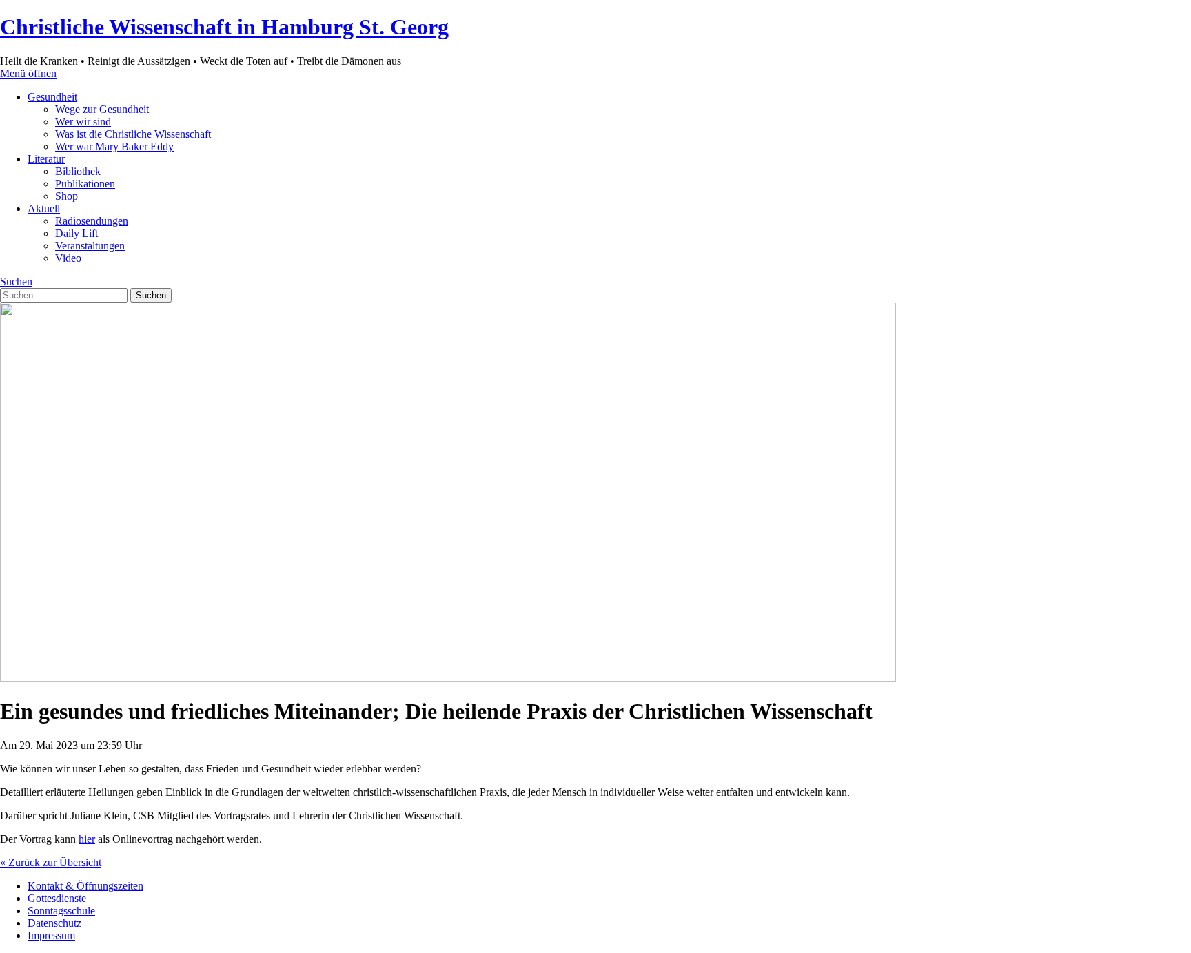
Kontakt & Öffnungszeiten (85, 886)
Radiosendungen (91, 221)
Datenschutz (54, 923)
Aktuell (44, 208)
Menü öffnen (28, 73)
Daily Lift (76, 233)
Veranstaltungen (90, 246)
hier (87, 839)
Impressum (51, 935)
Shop (66, 196)
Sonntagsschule (61, 910)
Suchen (16, 281)
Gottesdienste (57, 898)
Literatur (46, 159)
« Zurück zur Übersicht (50, 862)
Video (68, 258)
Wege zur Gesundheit (102, 109)
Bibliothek (78, 171)
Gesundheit (52, 97)
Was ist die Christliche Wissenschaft (133, 134)
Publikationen (85, 183)
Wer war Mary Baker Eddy (114, 146)
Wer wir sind (83, 121)
